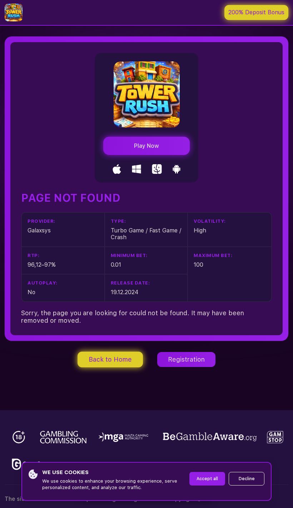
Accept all (207, 478)
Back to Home (110, 359)
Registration (186, 359)
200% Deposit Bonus (256, 12)
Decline (247, 478)
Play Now (146, 145)
